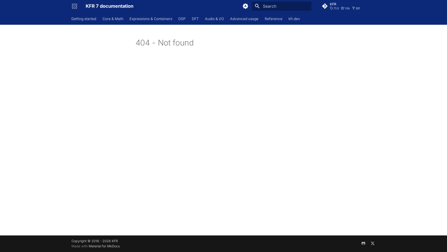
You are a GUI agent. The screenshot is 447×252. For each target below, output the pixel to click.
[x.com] (373, 243)
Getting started (83, 18)
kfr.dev (294, 18)
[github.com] (363, 243)
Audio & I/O (214, 18)
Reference (273, 18)
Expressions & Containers (150, 18)
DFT (195, 18)
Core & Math (112, 18)
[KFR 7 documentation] (74, 6)
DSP (182, 18)
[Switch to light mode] (245, 6)
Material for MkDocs (104, 246)
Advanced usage (244, 18)
